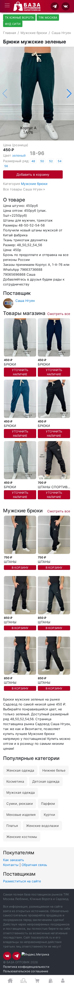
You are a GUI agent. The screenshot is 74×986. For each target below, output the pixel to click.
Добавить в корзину (32, 174)
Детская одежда (45, 781)
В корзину (20, 567)
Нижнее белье (53, 770)
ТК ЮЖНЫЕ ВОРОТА (19, 17)
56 (6, 166)
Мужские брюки (34, 33)
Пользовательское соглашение (25, 971)
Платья (12, 826)
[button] (69, 93)
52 (51, 161)
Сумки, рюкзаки (19, 803)
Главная (9, 33)
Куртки (49, 815)
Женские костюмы (21, 837)
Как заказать (13, 860)
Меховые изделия (21, 815)
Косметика (15, 781)
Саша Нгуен (61, 33)
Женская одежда (20, 770)
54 (59, 161)
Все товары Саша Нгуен (22, 189)
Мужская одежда (20, 792)
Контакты (10, 865)
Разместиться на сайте (22, 881)
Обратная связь (34, 865)
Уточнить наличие (20, 372)
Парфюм (48, 803)
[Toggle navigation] (7, 5)
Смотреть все (58, 314)
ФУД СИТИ (13, 24)
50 (42, 161)
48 (33, 161)
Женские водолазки (42, 826)
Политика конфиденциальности (26, 966)
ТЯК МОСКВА (47, 17)
